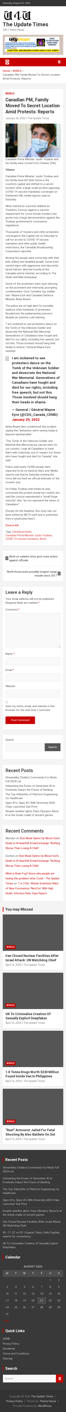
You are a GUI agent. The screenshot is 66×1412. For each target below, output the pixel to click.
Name (10, 653)
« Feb (6, 1321)
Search (10, 739)
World (43, 538)
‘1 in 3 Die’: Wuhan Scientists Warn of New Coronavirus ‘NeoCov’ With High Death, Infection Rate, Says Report (32, 888)
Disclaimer (9, 1348)
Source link (12, 525)
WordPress (45, 1406)
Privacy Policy (11, 1343)
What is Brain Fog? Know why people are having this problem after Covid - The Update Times (32, 878)
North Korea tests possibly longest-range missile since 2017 (32, 573)
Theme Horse (48, 1401)
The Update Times (25, 24)
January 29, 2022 (26, 419)
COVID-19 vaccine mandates (22, 538)
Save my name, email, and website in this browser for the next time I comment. (30, 708)
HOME (6, 1338)
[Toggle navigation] (7, 62)
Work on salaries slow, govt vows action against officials (33, 558)
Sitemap (8, 1358)
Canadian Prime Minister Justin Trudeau (29, 535)
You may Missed (19, 909)
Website (10, 686)
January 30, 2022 (15, 118)
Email (10, 670)
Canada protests (22, 531)
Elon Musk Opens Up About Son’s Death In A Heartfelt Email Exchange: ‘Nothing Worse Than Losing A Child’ (33, 843)
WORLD (10, 93)
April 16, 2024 (13, 964)
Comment (13, 609)
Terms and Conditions (16, 1353)
